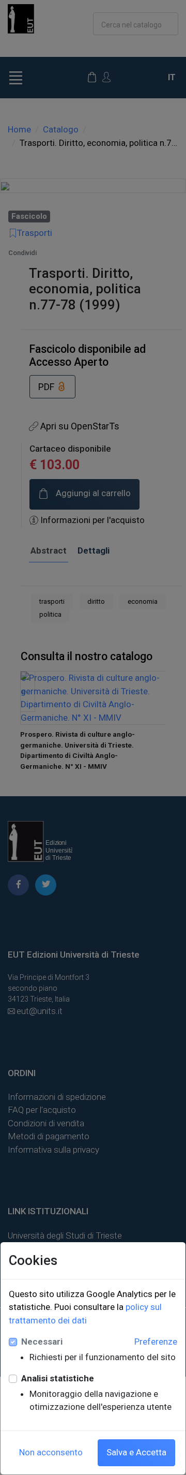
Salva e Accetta (136, 1452)
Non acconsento (51, 1452)
